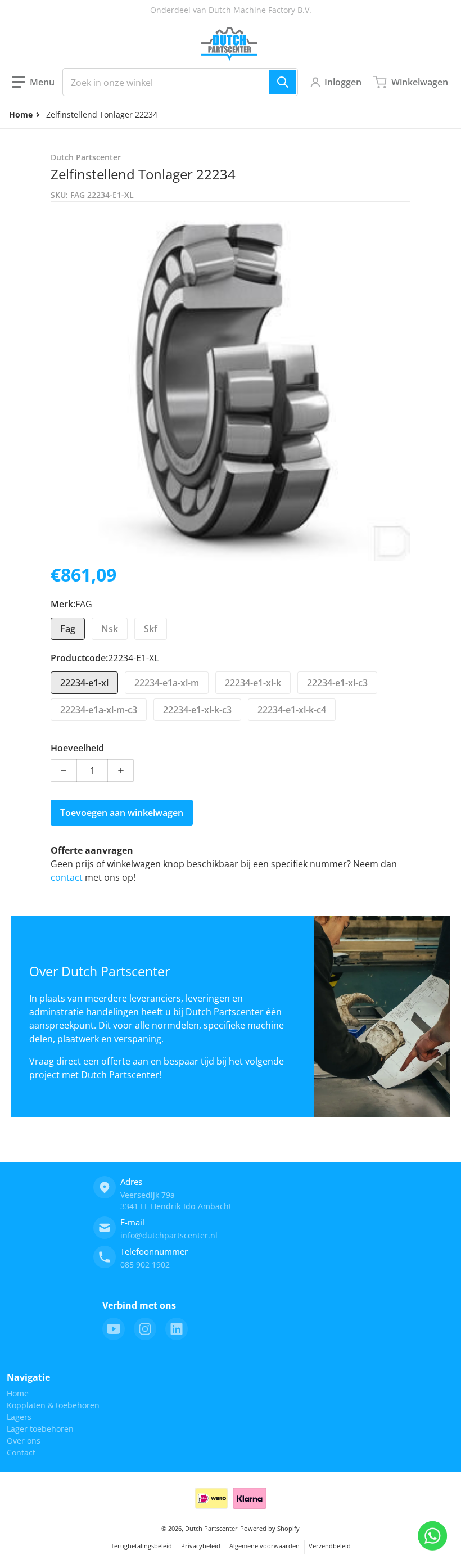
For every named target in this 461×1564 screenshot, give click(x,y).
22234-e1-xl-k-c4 (291, 710)
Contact (21, 1452)
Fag (67, 629)
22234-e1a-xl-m (166, 683)
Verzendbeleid (330, 1546)
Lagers (19, 1417)
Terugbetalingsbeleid (141, 1546)
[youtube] (113, 1329)
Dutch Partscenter (211, 1528)
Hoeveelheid (77, 748)
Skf (150, 629)
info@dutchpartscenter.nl (169, 1235)
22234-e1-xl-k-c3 (197, 710)
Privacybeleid (200, 1546)
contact (68, 877)
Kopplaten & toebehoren (53, 1405)
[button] (33, 82)
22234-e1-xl (84, 683)
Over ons (23, 1440)
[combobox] (180, 82)
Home (18, 1393)
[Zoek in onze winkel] (282, 82)
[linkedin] (176, 1329)
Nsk (109, 629)
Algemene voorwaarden (264, 1546)
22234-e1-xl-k (253, 683)
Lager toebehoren (40, 1428)
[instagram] (145, 1329)
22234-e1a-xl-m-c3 (98, 710)
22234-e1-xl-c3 (337, 683)
